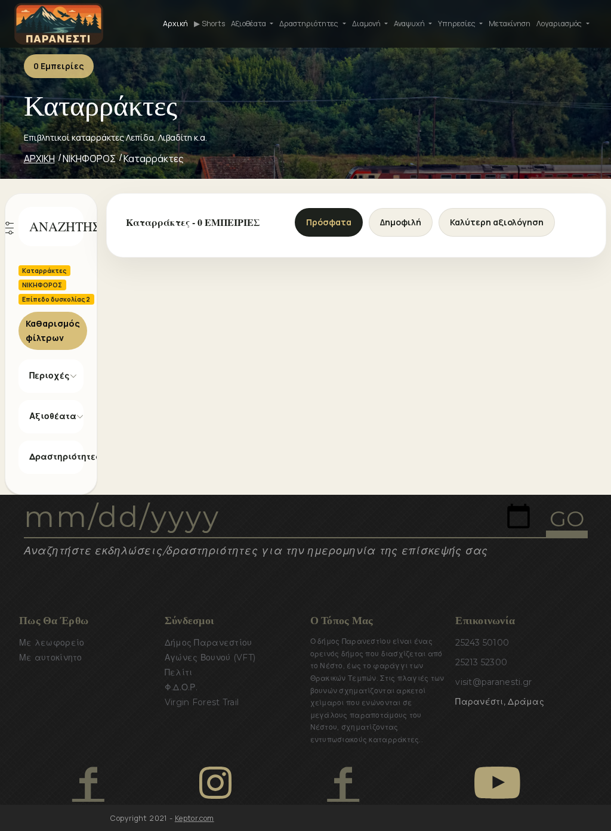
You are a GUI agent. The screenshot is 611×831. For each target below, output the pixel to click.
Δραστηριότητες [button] (309, 23)
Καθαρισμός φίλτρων (53, 330)
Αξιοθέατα (52, 416)
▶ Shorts (209, 23)
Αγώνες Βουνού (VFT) (210, 657)
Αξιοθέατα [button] (249, 23)
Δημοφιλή (400, 222)
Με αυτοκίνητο (50, 657)
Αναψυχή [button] (410, 23)
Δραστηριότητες (56, 456)
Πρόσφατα (328, 222)
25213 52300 (481, 662)
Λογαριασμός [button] (560, 23)
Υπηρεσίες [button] (457, 23)
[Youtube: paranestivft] (497, 783)
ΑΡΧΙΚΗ (39, 158)
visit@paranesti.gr (493, 682)
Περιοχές (49, 375)
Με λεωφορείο (51, 642)
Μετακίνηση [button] (509, 23)
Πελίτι (179, 672)
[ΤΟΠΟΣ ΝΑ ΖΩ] (342, 783)
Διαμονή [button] (367, 23)
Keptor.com (194, 818)
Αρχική (175, 23)
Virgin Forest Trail (202, 702)
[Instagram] (215, 783)
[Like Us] (88, 783)
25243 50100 (482, 642)
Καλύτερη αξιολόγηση (497, 222)
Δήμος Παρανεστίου (208, 642)
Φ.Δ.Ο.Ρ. (181, 687)
